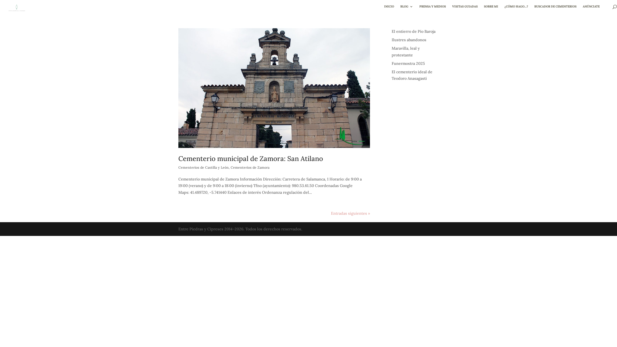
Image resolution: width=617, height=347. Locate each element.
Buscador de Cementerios (555, 6)
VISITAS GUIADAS (465, 6)
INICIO (389, 6)
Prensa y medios (432, 6)
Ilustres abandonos (409, 39)
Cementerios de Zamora (250, 167)
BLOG (404, 6)
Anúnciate (591, 6)
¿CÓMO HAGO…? (516, 6)
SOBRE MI (491, 6)
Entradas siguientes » (350, 213)
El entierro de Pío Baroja (414, 31)
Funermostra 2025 (408, 63)
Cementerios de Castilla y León (203, 167)
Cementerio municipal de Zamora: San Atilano (250, 158)
